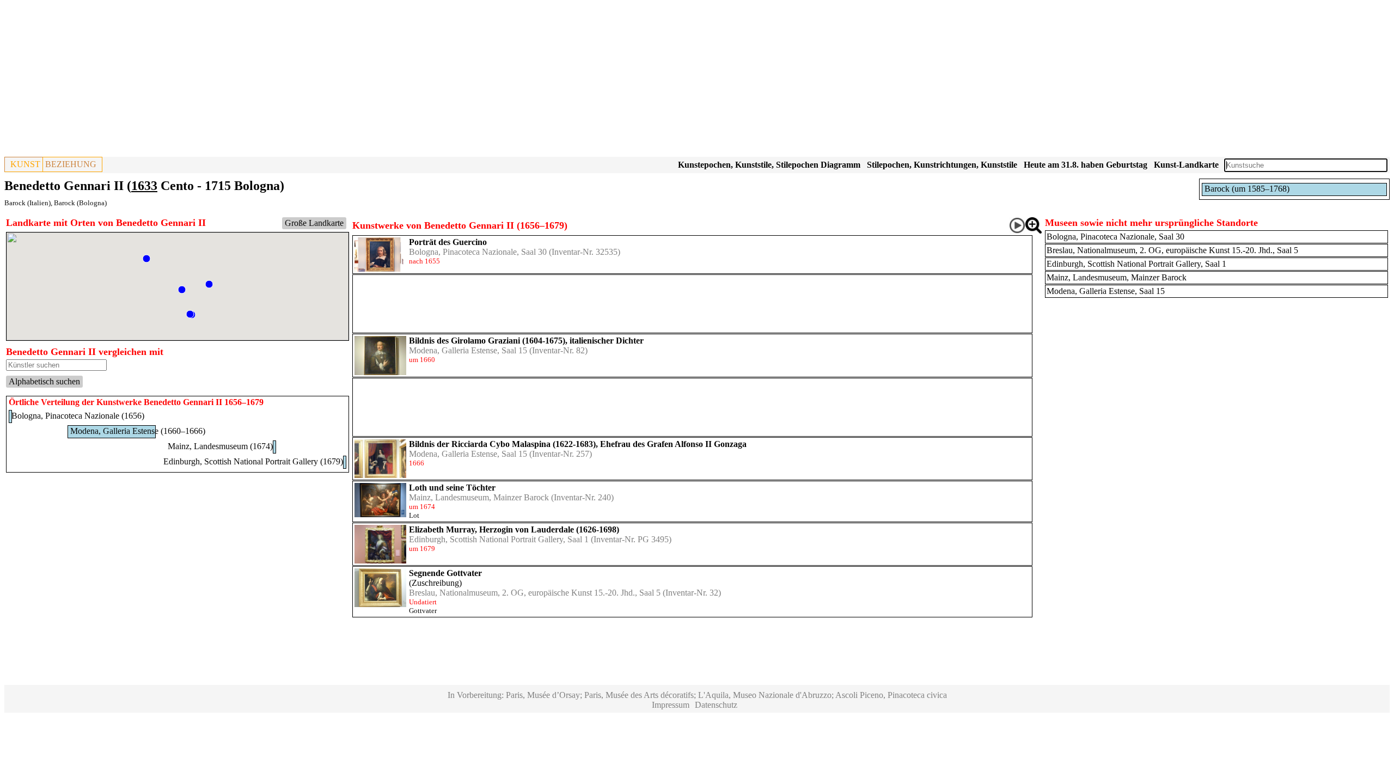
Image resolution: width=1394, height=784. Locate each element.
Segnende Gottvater (445, 573)
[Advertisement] (331, 80)
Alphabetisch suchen (44, 381)
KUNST (25, 164)
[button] (209, 284)
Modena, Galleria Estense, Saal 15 (468, 350)
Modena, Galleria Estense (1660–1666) (137, 431)
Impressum (670, 704)
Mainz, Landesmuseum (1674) (220, 446)
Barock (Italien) (27, 203)
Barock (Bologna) (80, 203)
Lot (414, 515)
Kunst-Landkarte (1186, 164)
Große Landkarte (314, 223)
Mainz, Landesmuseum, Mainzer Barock (479, 497)
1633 (144, 186)
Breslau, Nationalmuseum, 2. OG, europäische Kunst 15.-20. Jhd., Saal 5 (535, 592)
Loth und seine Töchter (452, 487)
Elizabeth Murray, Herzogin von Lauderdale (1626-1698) (514, 529)
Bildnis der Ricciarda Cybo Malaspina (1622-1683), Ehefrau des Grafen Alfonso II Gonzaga (578, 444)
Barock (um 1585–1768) (1247, 188)
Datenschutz (716, 704)
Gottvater (423, 611)
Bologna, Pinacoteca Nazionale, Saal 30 (478, 251)
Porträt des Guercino (448, 242)
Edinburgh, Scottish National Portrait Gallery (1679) (253, 461)
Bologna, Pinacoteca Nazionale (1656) (77, 415)
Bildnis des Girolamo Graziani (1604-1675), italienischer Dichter (526, 340)
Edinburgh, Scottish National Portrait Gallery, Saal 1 (499, 539)
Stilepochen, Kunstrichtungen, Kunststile (942, 164)
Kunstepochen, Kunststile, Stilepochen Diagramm (769, 164)
